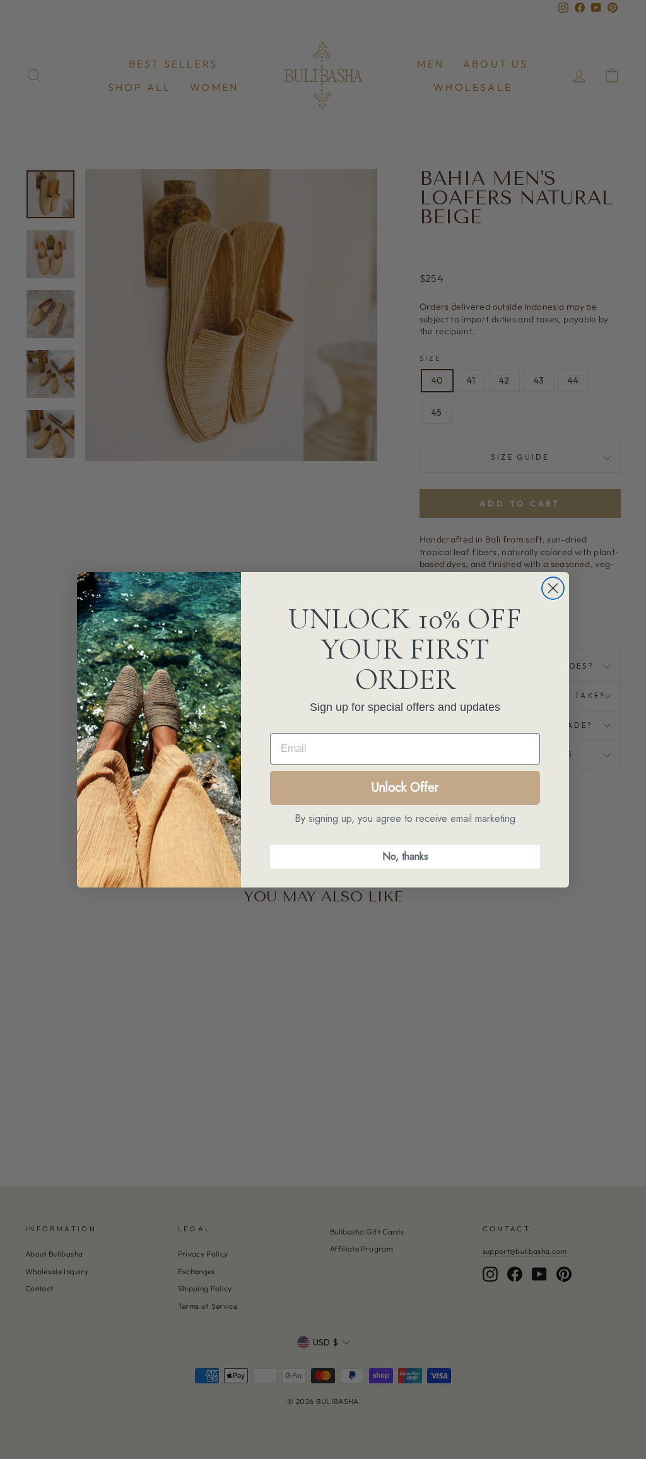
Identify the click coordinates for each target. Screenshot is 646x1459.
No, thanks (405, 856)
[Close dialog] (553, 588)
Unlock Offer (405, 787)
